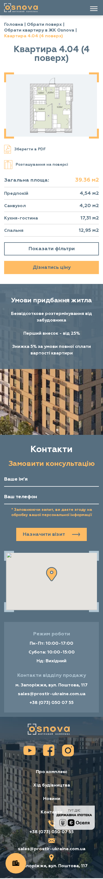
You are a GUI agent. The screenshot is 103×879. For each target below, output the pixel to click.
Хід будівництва (51, 785)
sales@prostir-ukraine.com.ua (51, 694)
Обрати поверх (44, 24)
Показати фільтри (52, 249)
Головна (13, 24)
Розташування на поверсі (42, 164)
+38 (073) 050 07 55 (51, 702)
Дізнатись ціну (52, 267)
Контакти (51, 812)
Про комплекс (51, 771)
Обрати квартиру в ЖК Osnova (39, 30)
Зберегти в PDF (30, 149)
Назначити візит (44, 534)
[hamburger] (94, 8)
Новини (51, 798)
